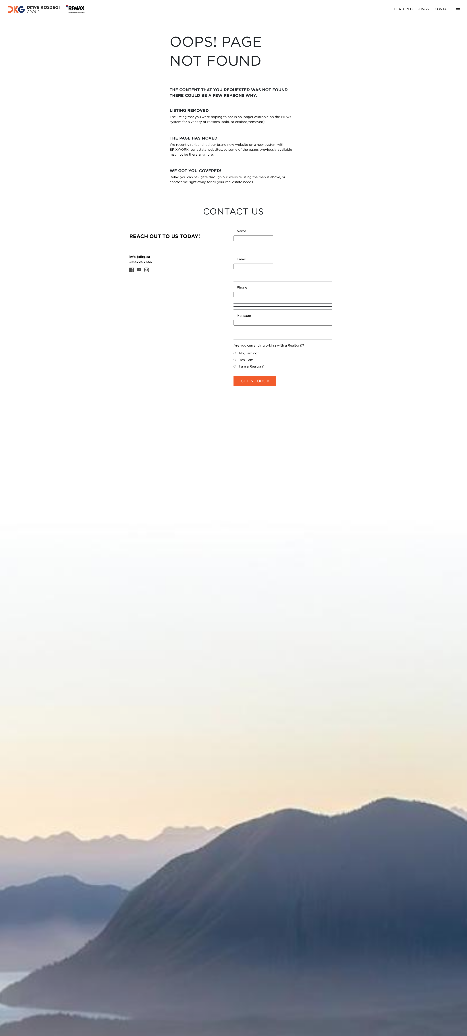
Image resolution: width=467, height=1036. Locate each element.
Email (241, 259)
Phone (242, 287)
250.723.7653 (140, 262)
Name (241, 231)
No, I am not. (249, 353)
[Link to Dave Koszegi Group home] (45, 9)
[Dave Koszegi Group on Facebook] (131, 269)
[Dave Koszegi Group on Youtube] (139, 269)
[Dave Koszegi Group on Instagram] (146, 269)
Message (244, 315)
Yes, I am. (246, 360)
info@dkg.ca (139, 256)
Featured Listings (411, 9)
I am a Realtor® (251, 366)
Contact (443, 9)
